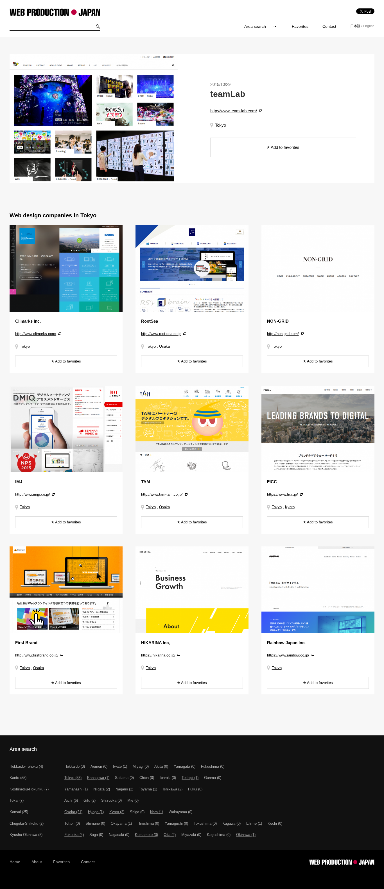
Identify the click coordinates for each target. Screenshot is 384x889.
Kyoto (290, 507)
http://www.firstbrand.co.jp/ (36, 655)
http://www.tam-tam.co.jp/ (162, 494)
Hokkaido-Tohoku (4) (26, 766)
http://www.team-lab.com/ (233, 110)
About (36, 862)
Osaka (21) (73, 812)
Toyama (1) (148, 789)
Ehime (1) (254, 823)
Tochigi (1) (190, 778)
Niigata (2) (101, 789)
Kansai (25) (19, 812)
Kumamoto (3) (146, 835)
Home (15, 862)
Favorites (300, 26)
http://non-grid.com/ (283, 334)
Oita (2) (170, 835)
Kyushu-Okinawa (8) (26, 835)
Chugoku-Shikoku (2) (27, 823)
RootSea (149, 321)
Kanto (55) (18, 778)
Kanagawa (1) (98, 778)
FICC (272, 481)
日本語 (355, 26)
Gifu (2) (89, 800)
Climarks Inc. (28, 321)
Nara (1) (156, 812)
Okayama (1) (121, 823)
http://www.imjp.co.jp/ (32, 494)
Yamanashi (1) (76, 789)
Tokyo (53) (73, 778)
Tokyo (220, 125)
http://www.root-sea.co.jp (161, 334)
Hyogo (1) (96, 812)
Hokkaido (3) (74, 766)
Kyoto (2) (116, 812)
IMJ (18, 481)
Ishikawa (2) (172, 789)
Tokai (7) (17, 800)
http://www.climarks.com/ (35, 334)
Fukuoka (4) (74, 835)
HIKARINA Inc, (155, 642)
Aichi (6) (71, 800)
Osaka (164, 346)
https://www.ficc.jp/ (282, 494)
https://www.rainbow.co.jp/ (288, 655)
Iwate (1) (120, 766)
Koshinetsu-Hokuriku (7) (29, 789)
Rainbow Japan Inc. (286, 642)
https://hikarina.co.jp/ (158, 655)
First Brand (26, 642)
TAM (145, 481)
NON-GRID (278, 321)
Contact (329, 26)
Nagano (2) (124, 789)
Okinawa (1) (246, 835)
